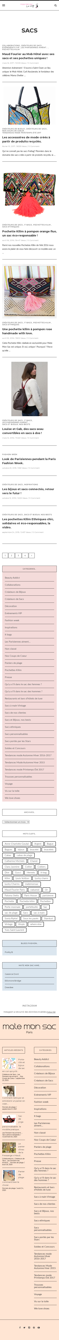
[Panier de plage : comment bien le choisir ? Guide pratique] (9, 1175)
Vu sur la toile (12, 791)
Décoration (11, 606)
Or (46, 890)
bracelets (49, 849)
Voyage (9, 784)
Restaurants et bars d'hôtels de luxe (23, 698)
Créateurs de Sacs (31, 45)
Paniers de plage (13, 663)
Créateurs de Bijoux (13, 129)
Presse (8, 677)
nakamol (34, 890)
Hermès (31, 872)
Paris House (30, 895)
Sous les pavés (30, 918)
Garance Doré (12, 974)
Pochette (9, 901)
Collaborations (11, 45)
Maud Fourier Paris (15, 890)
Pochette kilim (27, 901)
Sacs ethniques (10, 227)
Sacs (29, 30)
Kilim (7, 878)
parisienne (48, 895)
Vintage (9, 924)
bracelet (34, 849)
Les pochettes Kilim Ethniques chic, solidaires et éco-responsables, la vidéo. (28, 523)
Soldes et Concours (15, 748)
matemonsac (31, 884)
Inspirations (31, 484)
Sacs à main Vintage (15, 705)
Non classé (10, 649)
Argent (37, 844)
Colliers (42, 867)
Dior (7, 872)
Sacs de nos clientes (15, 713)
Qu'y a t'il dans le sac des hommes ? (23, 691)
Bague (50, 844)
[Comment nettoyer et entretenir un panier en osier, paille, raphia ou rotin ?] (9, 1091)
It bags (28, 225)
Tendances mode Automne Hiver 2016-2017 (28, 755)
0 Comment (33, 63)
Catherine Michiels (15, 861)
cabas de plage (24, 855)
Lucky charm (41, 878)
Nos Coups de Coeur (13, 131)
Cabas (8, 855)
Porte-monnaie (12, 907)
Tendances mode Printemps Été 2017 (21, 133)
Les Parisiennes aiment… (18, 642)
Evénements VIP (11, 47)
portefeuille (32, 907)
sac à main (39, 913)
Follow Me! (51, 1012)
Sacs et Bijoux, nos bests (16, 424)
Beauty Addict (12, 578)
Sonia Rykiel (11, 918)
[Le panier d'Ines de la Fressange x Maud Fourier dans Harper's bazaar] (9, 1147)
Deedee (9, 987)
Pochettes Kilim (11, 49)
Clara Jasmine (12, 867)
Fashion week (9, 454)
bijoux (21, 849)
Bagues (8, 849)
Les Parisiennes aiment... (34, 47)
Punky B (9, 952)
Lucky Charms (12, 884)
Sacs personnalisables (16, 734)
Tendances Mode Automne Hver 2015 (25, 762)
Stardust (48, 918)
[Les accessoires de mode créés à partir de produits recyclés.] (29, 105)
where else (35, 924)
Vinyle (21, 924)
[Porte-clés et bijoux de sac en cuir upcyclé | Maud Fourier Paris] (9, 1063)
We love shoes (12, 798)
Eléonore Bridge (13, 980)
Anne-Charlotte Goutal (17, 844)
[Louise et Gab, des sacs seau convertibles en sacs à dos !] (29, 388)
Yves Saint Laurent (14, 930)
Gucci (18, 872)
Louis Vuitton (22, 878)
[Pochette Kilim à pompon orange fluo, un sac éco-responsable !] (29, 193)
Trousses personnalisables (18, 777)
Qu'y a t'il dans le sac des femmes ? (23, 684)
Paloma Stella (12, 895)
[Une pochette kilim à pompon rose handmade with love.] (29, 291)
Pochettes (45, 901)
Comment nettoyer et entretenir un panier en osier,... (13, 1101)
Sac (45, 907)
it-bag (44, 872)
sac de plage (11, 913)
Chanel (34, 861)
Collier (28, 867)
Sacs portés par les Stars (18, 741)
